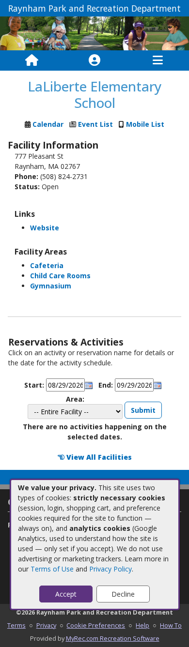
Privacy (46, 625)
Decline (123, 594)
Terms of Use (52, 568)
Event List (95, 124)
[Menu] (158, 60)
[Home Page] (31, 60)
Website (44, 227)
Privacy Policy (110, 568)
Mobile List (145, 124)
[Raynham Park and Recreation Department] (94, 32)
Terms (16, 625)
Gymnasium (50, 285)
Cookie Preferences (95, 625)
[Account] (94, 60)
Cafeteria (46, 265)
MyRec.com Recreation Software (112, 638)
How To (171, 625)
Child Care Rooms (60, 275)
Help (142, 625)
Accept (66, 594)
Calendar (47, 124)
